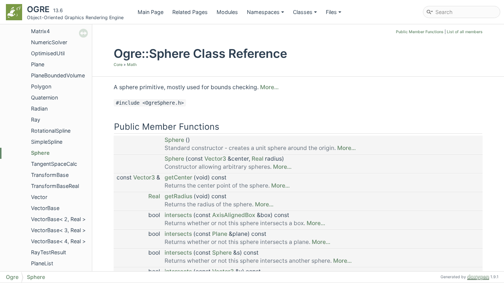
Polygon (41, 86)
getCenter (178, 177)
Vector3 (215, 158)
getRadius (178, 196)
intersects (178, 215)
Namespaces (263, 12)
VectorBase (45, 208)
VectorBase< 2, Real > (58, 219)
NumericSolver (49, 42)
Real (257, 158)
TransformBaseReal (55, 186)
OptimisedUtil (48, 53)
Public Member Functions (419, 31)
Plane (37, 64)
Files (331, 12)
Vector (39, 197)
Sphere (40, 153)
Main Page (150, 12)
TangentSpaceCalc (54, 164)
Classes (303, 12)
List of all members (465, 31)
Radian (39, 108)
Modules (227, 12)
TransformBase (50, 175)
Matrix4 (40, 31)
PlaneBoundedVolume (58, 75)
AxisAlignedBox (233, 215)
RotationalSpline (50, 130)
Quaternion (44, 97)
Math (132, 64)
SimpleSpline (46, 142)
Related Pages (190, 12)
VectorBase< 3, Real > (58, 230)
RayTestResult (48, 252)
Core (118, 64)
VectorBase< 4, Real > (58, 241)
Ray (35, 119)
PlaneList (42, 263)
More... (269, 87)
